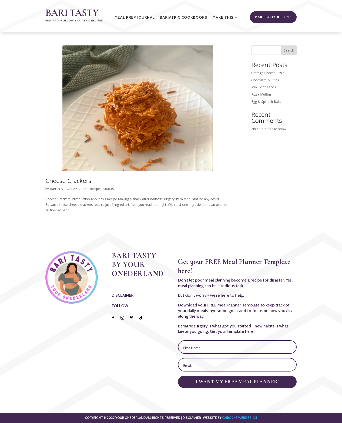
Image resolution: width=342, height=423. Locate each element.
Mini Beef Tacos (263, 87)
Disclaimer (123, 295)
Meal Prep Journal (134, 18)
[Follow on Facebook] (113, 317)
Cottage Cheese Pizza (267, 73)
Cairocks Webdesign (239, 418)
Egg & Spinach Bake (266, 101)
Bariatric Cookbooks (183, 18)
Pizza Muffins (261, 94)
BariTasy (56, 188)
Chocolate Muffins (265, 80)
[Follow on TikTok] (141, 317)
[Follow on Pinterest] (131, 317)
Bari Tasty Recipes (273, 17)
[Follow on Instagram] (122, 317)
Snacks (108, 188)
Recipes (95, 188)
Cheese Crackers (68, 180)
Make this (223, 18)
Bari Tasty (71, 13)
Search (289, 50)
